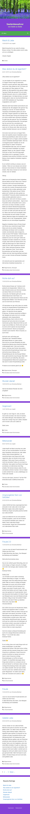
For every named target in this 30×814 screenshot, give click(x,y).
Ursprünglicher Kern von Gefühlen (12, 799)
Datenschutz (19, 808)
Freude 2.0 (6, 542)
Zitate (6, 60)
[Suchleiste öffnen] (27, 33)
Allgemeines (7, 267)
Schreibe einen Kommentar (12, 270)
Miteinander (7, 441)
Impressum (11, 808)
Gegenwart (6, 406)
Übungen (14, 267)
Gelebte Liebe (7, 718)
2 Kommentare (8, 709)
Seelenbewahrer (15, 24)
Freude (5, 689)
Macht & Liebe (8, 40)
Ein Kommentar (8, 533)
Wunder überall (8, 381)
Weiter (12, 772)
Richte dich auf (8, 278)
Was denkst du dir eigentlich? (14, 69)
